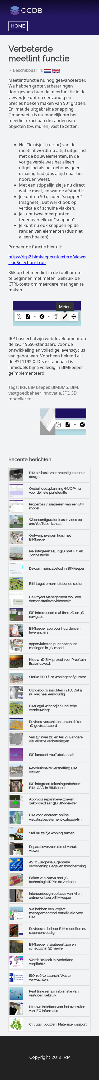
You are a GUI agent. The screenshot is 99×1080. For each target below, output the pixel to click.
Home (18, 26)
